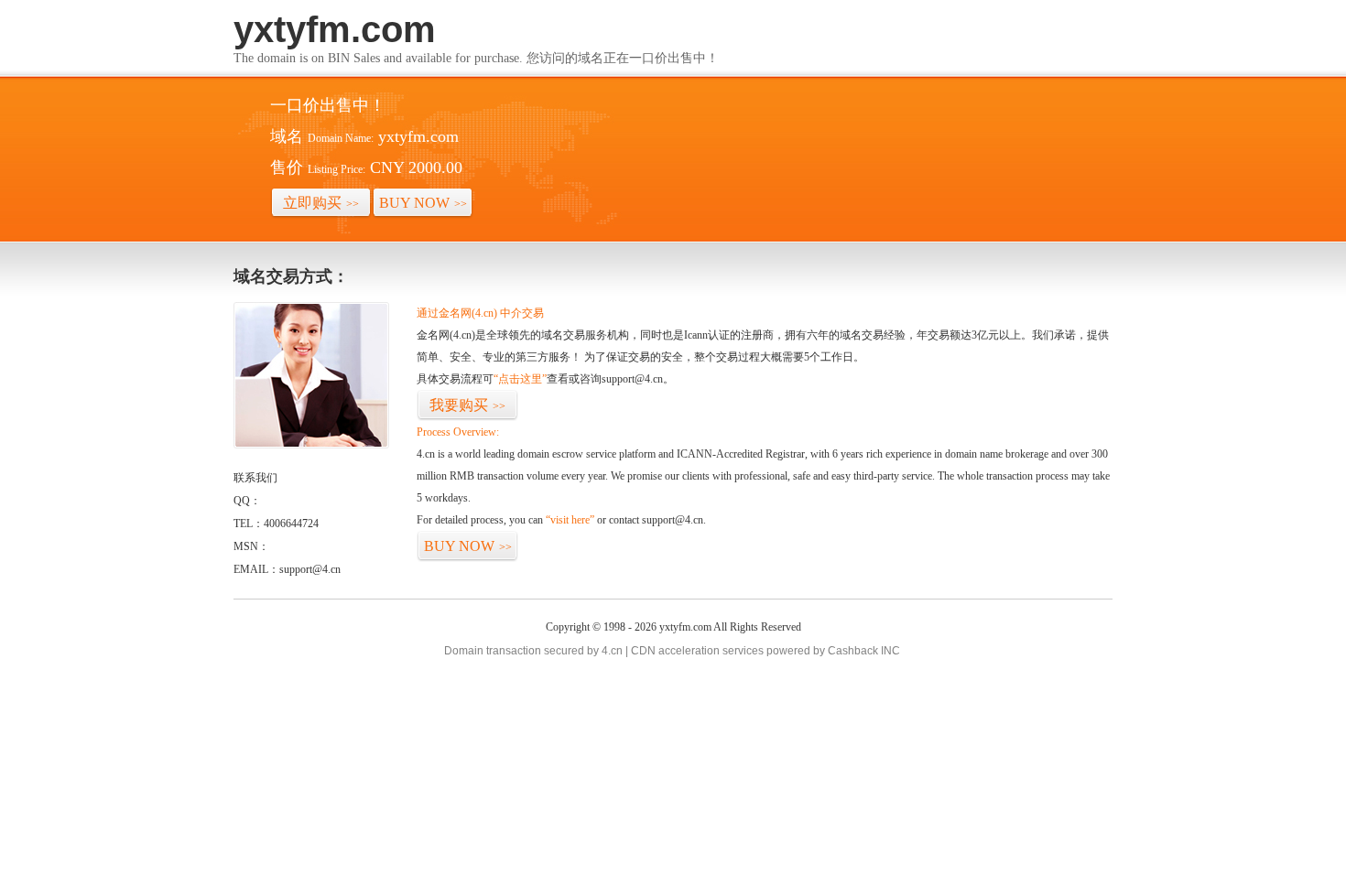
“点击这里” (520, 379)
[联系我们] (311, 444)
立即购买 (321, 203)
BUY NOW (423, 203)
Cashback (853, 650)
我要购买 (467, 405)
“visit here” (570, 519)
